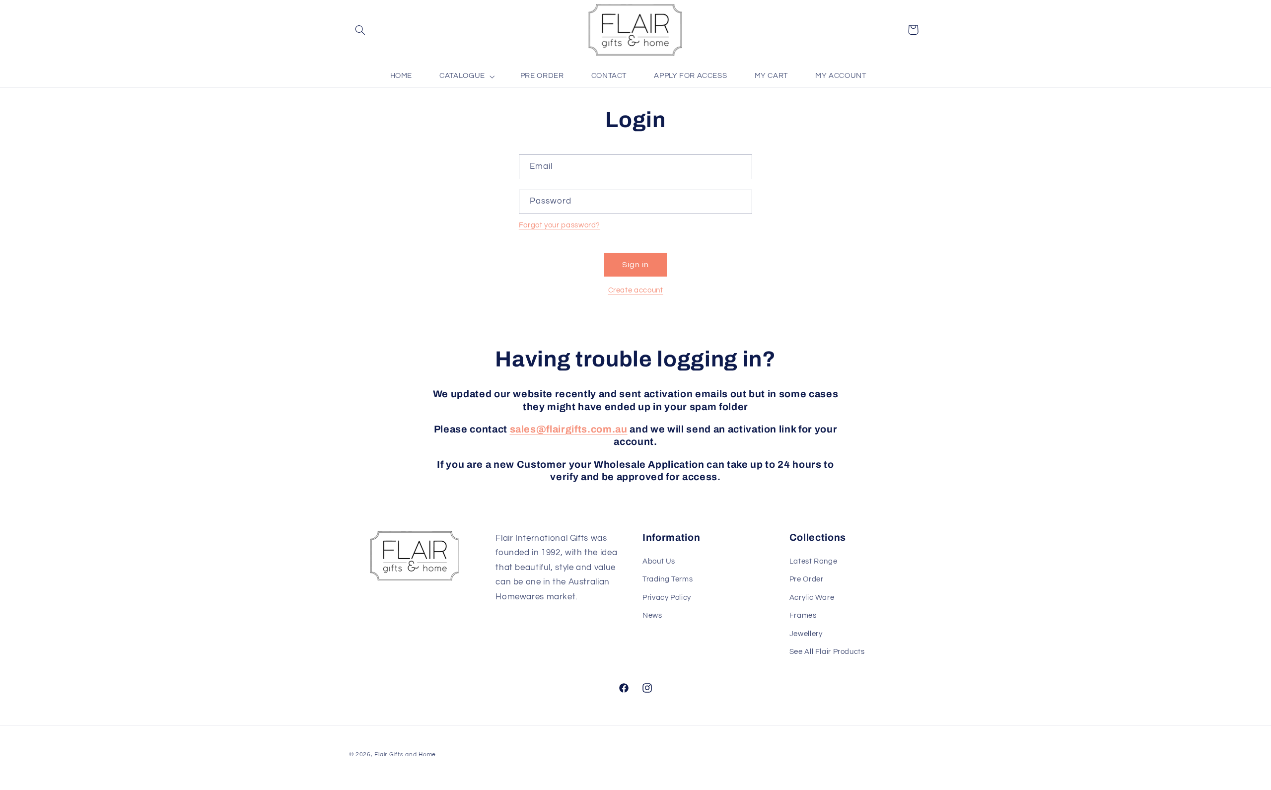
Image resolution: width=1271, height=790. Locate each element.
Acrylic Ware (812, 597)
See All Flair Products (827, 651)
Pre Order (806, 579)
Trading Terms (667, 579)
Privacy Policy (666, 597)
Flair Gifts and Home (405, 754)
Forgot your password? (559, 225)
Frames (803, 615)
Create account (635, 290)
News (652, 615)
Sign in (635, 265)
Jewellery (806, 634)
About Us (658, 561)
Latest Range (813, 561)
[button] (360, 29)
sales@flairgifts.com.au (569, 429)
